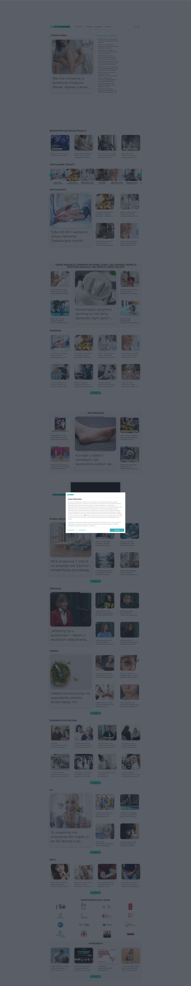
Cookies (77, 525)
